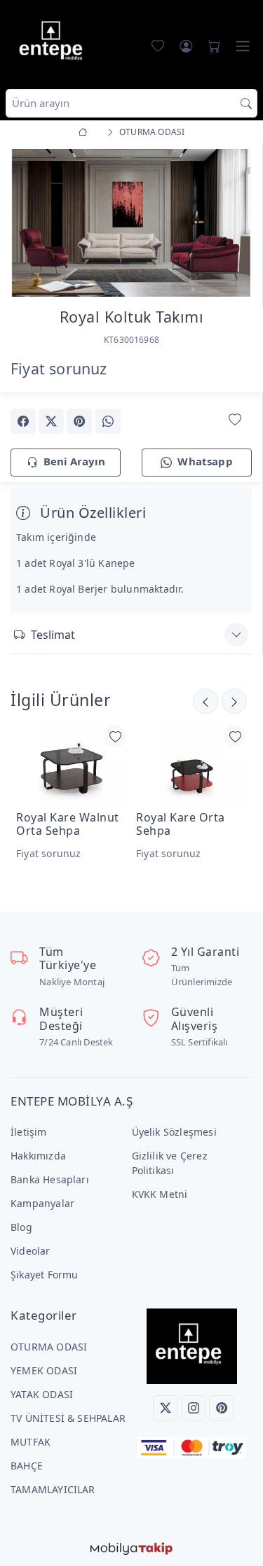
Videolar (30, 1250)
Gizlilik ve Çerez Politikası (170, 1163)
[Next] (234, 224)
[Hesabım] (186, 46)
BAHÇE (27, 1465)
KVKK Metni (160, 1194)
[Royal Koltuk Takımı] (131, 221)
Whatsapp (205, 461)
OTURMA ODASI (49, 1346)
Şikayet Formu (45, 1274)
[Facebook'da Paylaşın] (23, 421)
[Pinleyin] (79, 421)
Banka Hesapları (50, 1179)
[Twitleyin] (51, 421)
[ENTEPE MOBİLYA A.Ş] (54, 43)
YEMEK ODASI (44, 1370)
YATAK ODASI (42, 1394)
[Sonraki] (205, 701)
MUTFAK (30, 1441)
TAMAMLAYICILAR (53, 1489)
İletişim (29, 1131)
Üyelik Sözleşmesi (174, 1131)
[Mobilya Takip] (131, 1547)
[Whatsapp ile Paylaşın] (108, 421)
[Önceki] (234, 701)
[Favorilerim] (155, 46)
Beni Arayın (74, 461)
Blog (21, 1227)
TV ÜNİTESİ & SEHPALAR (68, 1418)
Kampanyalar (42, 1203)
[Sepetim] (211, 46)
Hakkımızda (38, 1155)
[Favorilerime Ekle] (235, 420)
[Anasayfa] (85, 132)
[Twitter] (165, 1407)
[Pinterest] (221, 1407)
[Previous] (28, 224)
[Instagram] (193, 1407)
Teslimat (53, 634)
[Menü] (242, 46)
